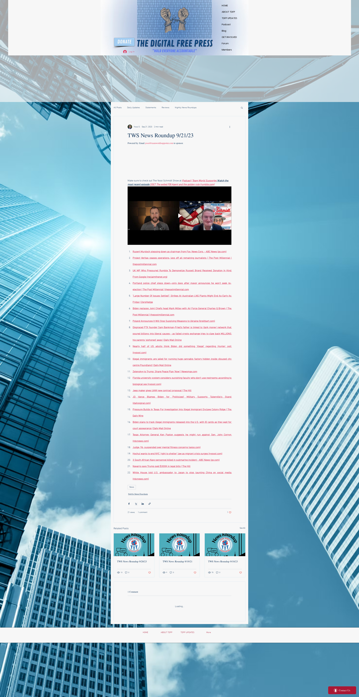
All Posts (118, 107)
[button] (242, 107)
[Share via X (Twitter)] (135, 503)
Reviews (165, 107)
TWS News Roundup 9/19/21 (177, 561)
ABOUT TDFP (228, 11)
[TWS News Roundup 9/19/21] (179, 544)
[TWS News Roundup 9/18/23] (225, 544)
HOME (225, 5)
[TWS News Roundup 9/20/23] (134, 544)
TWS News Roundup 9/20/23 (132, 561)
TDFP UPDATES (228, 18)
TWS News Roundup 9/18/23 (223, 561)
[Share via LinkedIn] (142, 503)
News (131, 487)
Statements (150, 107)
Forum (225, 43)
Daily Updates (133, 107)
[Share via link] (149, 503)
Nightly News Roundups (185, 107)
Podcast (226, 24)
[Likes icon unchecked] (136, 649)
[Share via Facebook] (129, 503)
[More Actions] (229, 620)
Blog (224, 30)
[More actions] (229, 127)
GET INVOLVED (228, 37)
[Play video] (179, 215)
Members (227, 49)
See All (242, 528)
